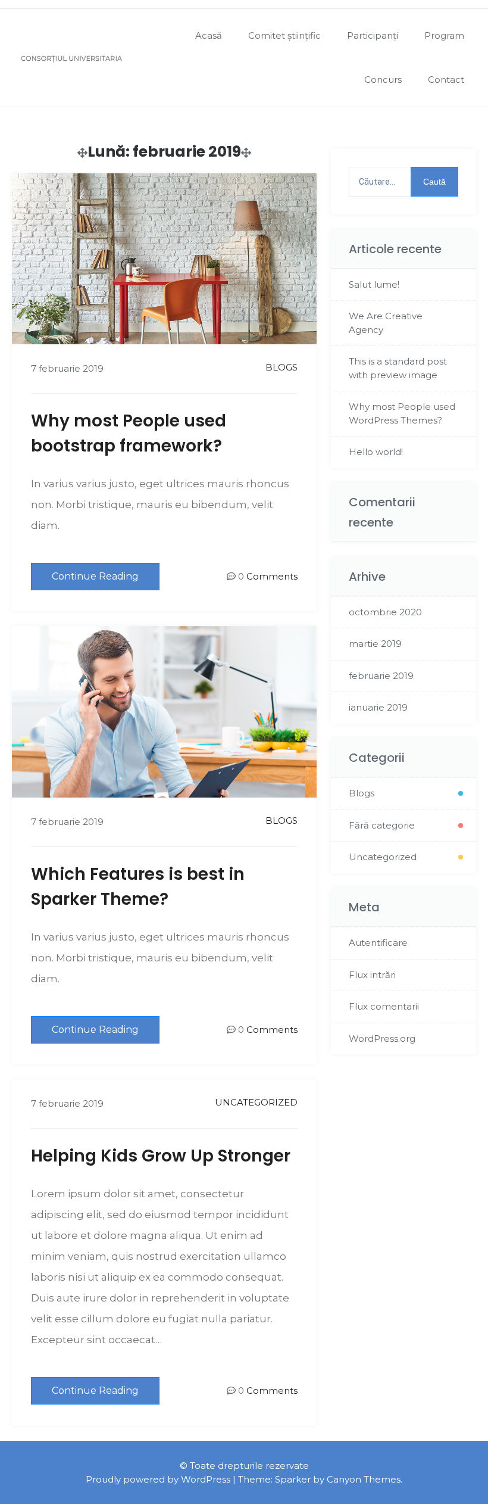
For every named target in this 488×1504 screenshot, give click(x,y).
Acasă (208, 35)
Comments (272, 576)
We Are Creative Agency (386, 322)
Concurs (383, 79)
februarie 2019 (381, 675)
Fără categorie (382, 825)
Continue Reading (95, 576)
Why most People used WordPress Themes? (402, 413)
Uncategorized (256, 1102)
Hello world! (376, 451)
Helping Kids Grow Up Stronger (160, 1155)
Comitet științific (284, 35)
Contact (446, 79)
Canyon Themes (364, 1479)
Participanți (372, 35)
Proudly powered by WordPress (158, 1479)
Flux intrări (372, 974)
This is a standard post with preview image (398, 368)
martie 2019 (375, 643)
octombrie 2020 (385, 612)
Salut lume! (374, 284)
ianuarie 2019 (378, 707)
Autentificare (378, 942)
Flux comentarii (384, 1006)
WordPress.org (382, 1038)
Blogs (281, 367)
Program (444, 35)
